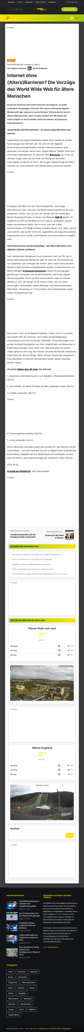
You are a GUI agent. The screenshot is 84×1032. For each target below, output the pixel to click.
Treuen (11, 1009)
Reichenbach (13, 999)
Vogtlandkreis (13, 1015)
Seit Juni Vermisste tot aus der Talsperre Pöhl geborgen (32, 559)
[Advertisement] (42, 43)
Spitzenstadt (25, 1004)
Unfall (21, 1009)
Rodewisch (28, 999)
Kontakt (19, 2)
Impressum (11, 2)
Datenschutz (28, 2)
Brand (10, 977)
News (10, 988)
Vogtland (31, 1009)
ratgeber (11, 60)
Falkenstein (22, 977)
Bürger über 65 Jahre (27, 369)
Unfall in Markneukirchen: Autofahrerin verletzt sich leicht (33, 569)
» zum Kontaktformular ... (51, 947)
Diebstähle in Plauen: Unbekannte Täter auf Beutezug (31, 564)
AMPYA (58, 217)
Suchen (14, 828)
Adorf (10, 972)
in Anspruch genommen (34, 271)
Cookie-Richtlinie (40, 2)
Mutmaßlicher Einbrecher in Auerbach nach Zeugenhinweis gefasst (36, 554)
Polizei (11, 993)
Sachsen (11, 1004)
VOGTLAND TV (69, 9)
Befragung (55, 155)
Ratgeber (22, 993)
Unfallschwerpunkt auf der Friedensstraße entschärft (23, 535)
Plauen (32, 988)
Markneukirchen (28, 982)
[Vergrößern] (71, 668)
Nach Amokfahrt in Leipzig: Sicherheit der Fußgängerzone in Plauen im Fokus (39, 574)
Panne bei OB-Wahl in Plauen (54, 536)
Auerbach (21, 972)
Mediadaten (52, 2)
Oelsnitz (21, 988)
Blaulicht (33, 972)
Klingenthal (12, 982)
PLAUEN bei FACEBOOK (18, 471)
